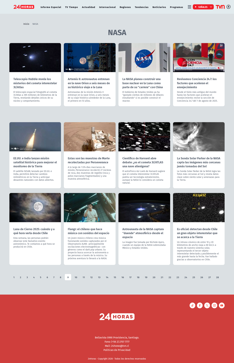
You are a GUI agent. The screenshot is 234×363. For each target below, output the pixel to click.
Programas (176, 7)
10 (76, 277)
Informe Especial (51, 7)
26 (201, 277)
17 (130, 277)
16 (122, 277)
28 (217, 277)
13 (99, 277)
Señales (203, 7)
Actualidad (88, 7)
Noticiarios (159, 7)
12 (91, 277)
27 (209, 277)
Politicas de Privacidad (116, 350)
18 (138, 277)
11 (84, 277)
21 (162, 277)
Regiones (125, 7)
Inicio (26, 24)
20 (154, 277)
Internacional (107, 7)
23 (178, 277)
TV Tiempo (71, 7)
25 (193, 277)
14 (107, 277)
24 (185, 277)
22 (170, 277)
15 (115, 277)
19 (146, 277)
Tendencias (142, 7)
